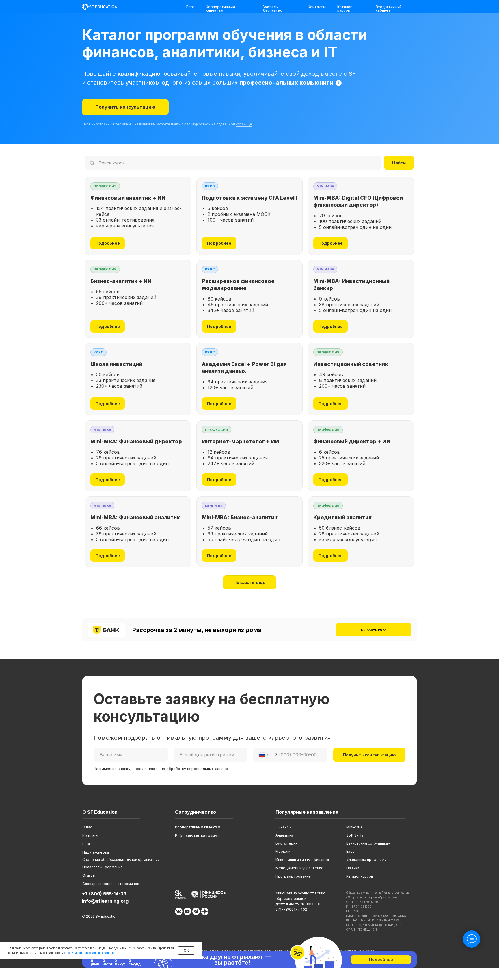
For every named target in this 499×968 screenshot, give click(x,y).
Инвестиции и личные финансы (302, 859)
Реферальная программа (197, 835)
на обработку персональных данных (194, 768)
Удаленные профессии (366, 859)
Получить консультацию (369, 754)
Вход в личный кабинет (388, 8)
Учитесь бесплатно (272, 8)
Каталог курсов (344, 8)
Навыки (352, 868)
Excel (350, 851)
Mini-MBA (354, 827)
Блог (190, 7)
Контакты (317, 7)
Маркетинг (284, 851)
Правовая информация (102, 867)
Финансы (283, 827)
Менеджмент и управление (299, 868)
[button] (125, 107)
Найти (399, 163)
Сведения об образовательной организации (121, 859)
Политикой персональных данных (90, 952)
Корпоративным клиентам (220, 8)
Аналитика (284, 835)
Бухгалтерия (286, 843)
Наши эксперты (95, 852)
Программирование (293, 876)
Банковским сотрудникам (368, 843)
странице (244, 124)
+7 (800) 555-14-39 (104, 894)
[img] (99, 7)
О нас (87, 827)
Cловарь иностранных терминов (110, 884)
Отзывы (88, 875)
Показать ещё (249, 582)
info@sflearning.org (105, 901)
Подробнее (107, 243)
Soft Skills (354, 835)
